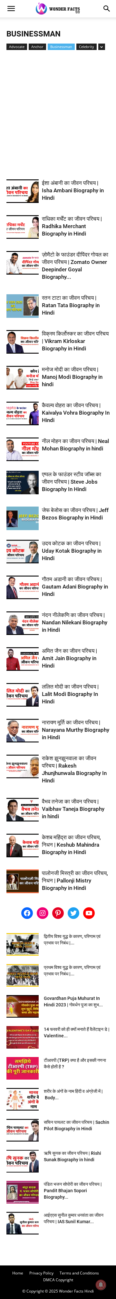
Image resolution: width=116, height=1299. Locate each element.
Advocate (16, 46)
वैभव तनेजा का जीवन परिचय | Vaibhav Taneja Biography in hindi (73, 809)
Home (17, 1273)
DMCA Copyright (58, 1280)
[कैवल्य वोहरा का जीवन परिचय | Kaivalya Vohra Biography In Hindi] (22, 413)
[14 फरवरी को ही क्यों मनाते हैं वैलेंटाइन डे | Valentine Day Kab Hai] (22, 1037)
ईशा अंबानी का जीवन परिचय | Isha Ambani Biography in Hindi (73, 190)
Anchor (37, 46)
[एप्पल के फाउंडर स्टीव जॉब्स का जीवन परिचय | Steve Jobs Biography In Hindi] (22, 482)
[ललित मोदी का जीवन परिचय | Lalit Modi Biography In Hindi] (22, 695)
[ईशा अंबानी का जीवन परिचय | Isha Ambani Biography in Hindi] (22, 191)
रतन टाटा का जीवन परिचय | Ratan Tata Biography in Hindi (71, 305)
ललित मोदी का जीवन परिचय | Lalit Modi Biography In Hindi (70, 694)
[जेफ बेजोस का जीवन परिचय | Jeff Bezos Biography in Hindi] (22, 518)
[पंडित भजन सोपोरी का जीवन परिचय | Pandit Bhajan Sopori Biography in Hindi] (22, 1192)
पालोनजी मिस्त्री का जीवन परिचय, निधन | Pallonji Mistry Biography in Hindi (75, 880)
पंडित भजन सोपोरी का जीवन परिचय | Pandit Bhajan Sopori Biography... (73, 1191)
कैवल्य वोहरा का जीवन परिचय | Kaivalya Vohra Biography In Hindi (76, 412)
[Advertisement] (58, 118)
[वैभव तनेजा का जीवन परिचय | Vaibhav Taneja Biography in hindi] (22, 809)
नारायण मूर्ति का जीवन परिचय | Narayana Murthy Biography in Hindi (75, 729)
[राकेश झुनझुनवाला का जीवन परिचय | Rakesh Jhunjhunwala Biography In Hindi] (22, 766)
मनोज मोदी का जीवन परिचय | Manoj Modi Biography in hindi (72, 377)
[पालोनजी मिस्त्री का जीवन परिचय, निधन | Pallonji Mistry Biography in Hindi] (22, 881)
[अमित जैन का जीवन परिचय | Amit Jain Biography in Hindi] (22, 659)
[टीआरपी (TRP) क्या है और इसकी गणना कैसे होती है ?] (22, 1068)
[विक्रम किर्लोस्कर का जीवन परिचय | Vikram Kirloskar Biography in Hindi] (22, 342)
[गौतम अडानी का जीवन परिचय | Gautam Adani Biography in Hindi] (22, 587)
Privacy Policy (41, 1273)
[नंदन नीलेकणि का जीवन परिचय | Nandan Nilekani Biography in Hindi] (22, 623)
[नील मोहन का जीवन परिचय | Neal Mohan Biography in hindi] (22, 449)
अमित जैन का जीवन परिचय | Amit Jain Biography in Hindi (69, 658)
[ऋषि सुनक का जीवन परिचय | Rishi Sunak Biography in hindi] (22, 1161)
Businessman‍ (61, 46)
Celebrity (86, 46)
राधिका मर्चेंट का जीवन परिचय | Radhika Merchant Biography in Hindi (72, 226)
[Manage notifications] (101, 1285)
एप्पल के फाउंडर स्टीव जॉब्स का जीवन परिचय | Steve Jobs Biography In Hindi (71, 481)
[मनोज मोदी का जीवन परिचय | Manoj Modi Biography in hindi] (22, 377)
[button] (11, 8)
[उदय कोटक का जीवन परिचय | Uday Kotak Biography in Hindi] (22, 551)
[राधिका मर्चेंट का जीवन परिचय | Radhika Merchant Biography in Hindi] (22, 227)
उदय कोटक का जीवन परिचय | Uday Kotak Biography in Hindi (72, 550)
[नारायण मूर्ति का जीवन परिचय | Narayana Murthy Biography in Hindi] (22, 730)
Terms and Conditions (79, 1273)
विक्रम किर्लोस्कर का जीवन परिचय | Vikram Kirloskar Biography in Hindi (75, 341)
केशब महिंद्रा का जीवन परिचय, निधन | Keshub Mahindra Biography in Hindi (71, 844)
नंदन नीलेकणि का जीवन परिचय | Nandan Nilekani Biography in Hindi (74, 622)
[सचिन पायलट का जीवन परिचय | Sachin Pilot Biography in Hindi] (22, 1130)
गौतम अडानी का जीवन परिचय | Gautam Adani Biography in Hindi (75, 586)
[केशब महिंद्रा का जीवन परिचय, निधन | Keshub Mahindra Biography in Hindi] (22, 845)
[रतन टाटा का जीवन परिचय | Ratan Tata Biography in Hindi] (22, 306)
